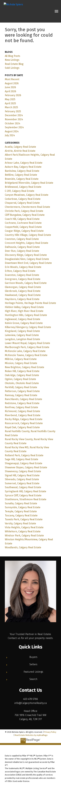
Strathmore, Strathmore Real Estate (25, 499)
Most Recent (12, 79)
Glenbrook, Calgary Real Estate (22, 290)
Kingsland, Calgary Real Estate (22, 331)
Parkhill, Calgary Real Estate (21, 387)
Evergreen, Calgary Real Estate (22, 279)
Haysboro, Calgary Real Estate (22, 299)
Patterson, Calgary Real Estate (22, 391)
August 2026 (12, 83)
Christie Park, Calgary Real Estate (24, 210)
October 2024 (12, 123)
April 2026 (10, 91)
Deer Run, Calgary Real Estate (22, 250)
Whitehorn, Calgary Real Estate (23, 531)
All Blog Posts (12, 55)
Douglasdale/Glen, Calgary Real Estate (27, 259)
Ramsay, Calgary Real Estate (21, 395)
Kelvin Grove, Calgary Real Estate (24, 323)
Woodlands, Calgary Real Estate (23, 547)
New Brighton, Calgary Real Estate (24, 367)
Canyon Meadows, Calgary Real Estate (26, 194)
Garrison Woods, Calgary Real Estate (26, 283)
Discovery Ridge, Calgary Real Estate (26, 254)
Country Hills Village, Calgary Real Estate (28, 234)
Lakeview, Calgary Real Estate (22, 335)
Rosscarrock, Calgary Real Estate (24, 423)
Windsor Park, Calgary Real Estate (24, 535)
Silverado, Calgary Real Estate (22, 479)
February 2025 (13, 111)
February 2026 (13, 95)
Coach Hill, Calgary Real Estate (22, 218)
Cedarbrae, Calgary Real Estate (23, 198)
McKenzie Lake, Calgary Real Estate (25, 351)
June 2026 (10, 87)
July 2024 (10, 135)
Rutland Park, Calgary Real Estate (24, 455)
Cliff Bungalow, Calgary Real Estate (25, 214)
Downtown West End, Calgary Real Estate (28, 262)
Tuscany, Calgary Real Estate (21, 515)
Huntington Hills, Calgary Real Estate (26, 315)
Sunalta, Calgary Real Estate (21, 503)
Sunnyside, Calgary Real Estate (22, 507)
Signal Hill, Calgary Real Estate (22, 475)
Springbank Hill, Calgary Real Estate (25, 491)
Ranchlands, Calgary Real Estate (23, 399)
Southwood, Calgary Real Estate (23, 487)
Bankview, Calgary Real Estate (22, 170)
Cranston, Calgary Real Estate (22, 239)
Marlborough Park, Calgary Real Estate (27, 347)
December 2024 (14, 115)
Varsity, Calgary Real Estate (20, 523)
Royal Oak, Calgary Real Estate (22, 427)
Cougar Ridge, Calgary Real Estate (24, 230)
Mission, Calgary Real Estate (21, 363)
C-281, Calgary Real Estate (19, 190)
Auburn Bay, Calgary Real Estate (23, 166)
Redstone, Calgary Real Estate (22, 403)
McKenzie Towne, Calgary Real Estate (26, 355)
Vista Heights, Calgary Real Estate (24, 527)
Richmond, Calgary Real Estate (22, 411)
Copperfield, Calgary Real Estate (23, 226)
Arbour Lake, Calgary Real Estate (23, 162)
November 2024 (14, 119)
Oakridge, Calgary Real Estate (22, 375)
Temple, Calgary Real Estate (21, 511)
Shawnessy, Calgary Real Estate (23, 471)
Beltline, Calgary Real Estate (21, 174)
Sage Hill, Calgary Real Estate (21, 459)
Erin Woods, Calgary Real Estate (23, 267)
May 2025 (10, 99)
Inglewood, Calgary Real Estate (22, 319)
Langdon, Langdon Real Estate (22, 339)
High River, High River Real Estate (24, 311)
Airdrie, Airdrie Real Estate (20, 150)
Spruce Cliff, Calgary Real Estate (23, 495)
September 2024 (14, 127)
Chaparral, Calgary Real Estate (22, 202)
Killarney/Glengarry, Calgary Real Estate (28, 327)
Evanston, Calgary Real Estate (22, 275)
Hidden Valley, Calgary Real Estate (24, 307)
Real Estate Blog (14, 63)
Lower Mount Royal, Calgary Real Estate (27, 343)
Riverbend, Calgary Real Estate (22, 415)
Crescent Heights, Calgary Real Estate (26, 242)
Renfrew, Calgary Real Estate (21, 407)
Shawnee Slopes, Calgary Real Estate (26, 467)
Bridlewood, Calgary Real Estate (23, 186)
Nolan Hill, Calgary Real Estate (22, 371)
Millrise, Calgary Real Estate (21, 359)
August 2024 (12, 131)
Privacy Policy (50, 732)
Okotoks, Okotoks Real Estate (22, 383)
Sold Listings (12, 67)
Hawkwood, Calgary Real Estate (23, 295)
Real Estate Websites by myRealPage (31, 735)
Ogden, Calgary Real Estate (20, 379)
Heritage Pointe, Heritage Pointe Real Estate (30, 303)
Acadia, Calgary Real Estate (20, 146)
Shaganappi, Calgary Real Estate (23, 463)
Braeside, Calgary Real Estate (21, 178)
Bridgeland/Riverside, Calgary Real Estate (29, 182)
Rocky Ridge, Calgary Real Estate (23, 419)
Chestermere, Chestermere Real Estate (27, 206)
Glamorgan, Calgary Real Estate (23, 287)
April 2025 (10, 103)
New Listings (12, 59)
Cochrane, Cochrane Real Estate (23, 222)
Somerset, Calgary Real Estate (22, 483)
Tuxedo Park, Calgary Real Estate (24, 519)
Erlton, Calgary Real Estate (20, 270)
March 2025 (11, 107)
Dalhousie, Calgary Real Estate (22, 246)
